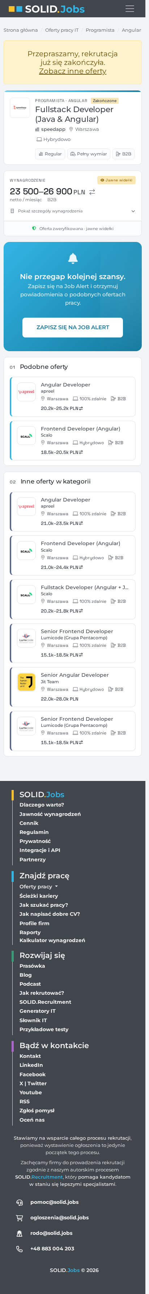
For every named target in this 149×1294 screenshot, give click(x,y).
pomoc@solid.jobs (54, 1202)
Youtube (31, 1092)
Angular (131, 30)
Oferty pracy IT (61, 30)
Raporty (30, 932)
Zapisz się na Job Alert (73, 327)
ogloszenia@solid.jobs (59, 1217)
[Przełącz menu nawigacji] (130, 9)
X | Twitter (33, 1083)
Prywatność (35, 841)
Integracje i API (40, 850)
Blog (26, 975)
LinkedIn (31, 1065)
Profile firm (35, 923)
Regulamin (34, 832)
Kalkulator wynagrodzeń (52, 940)
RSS (25, 1101)
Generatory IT (38, 1011)
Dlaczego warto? (42, 804)
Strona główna (21, 30)
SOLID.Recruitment (45, 1002)
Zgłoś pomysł (37, 1110)
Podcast (30, 984)
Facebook (33, 1074)
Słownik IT (33, 1020)
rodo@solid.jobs (51, 1233)
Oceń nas (32, 1120)
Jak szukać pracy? (44, 905)
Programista (100, 30)
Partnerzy (33, 859)
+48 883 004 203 (52, 1248)
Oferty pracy (37, 886)
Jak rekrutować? (42, 993)
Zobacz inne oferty (72, 71)
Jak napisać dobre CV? (50, 914)
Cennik (29, 823)
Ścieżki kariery (39, 896)
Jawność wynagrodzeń (50, 814)
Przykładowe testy (44, 1029)
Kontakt (30, 1056)
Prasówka (32, 966)
